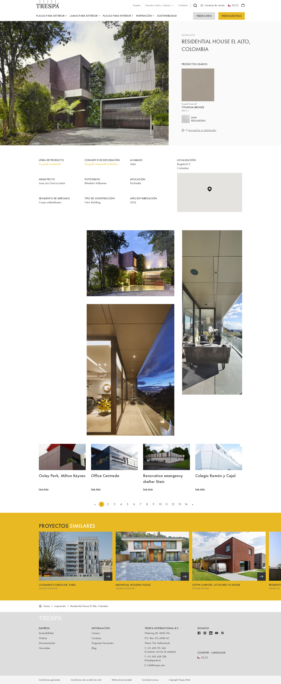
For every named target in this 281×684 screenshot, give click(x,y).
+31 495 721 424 (156, 648)
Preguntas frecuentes (103, 643)
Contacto (96, 638)
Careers (96, 633)
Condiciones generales (49, 679)
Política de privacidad (122, 679)
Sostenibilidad (46, 633)
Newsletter (44, 648)
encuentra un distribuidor (202, 130)
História (43, 638)
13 (179, 504)
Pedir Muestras (231, 16)
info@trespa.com (156, 665)
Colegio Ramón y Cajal (215, 475)
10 (160, 504)
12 (173, 504)
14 (186, 504)
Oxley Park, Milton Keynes (62, 475)
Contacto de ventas (214, 5)
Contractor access (150, 679)
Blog (94, 648)
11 (166, 504)
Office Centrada (105, 475)
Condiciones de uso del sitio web (86, 679)
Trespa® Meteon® (50, 164)
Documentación (47, 643)
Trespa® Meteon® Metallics (101, 164)
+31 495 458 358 (157, 656)
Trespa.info (204, 16)
